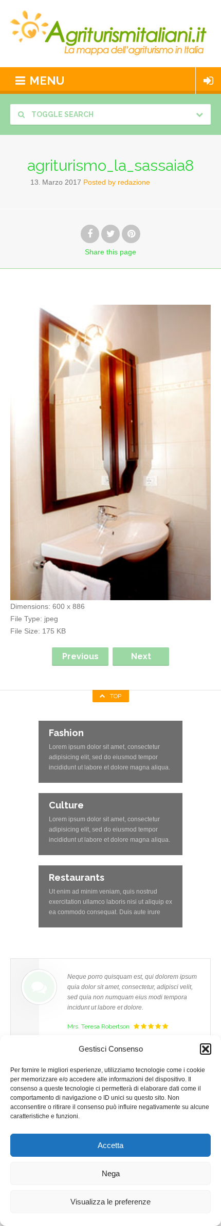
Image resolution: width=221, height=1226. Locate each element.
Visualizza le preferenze (110, 1201)
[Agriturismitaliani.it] (110, 33)
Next (141, 656)
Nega (111, 1173)
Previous (80, 656)
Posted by (116, 182)
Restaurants (76, 877)
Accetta (110, 1145)
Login (208, 80)
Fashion (66, 732)
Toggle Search (62, 114)
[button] (205, 1049)
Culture (66, 805)
